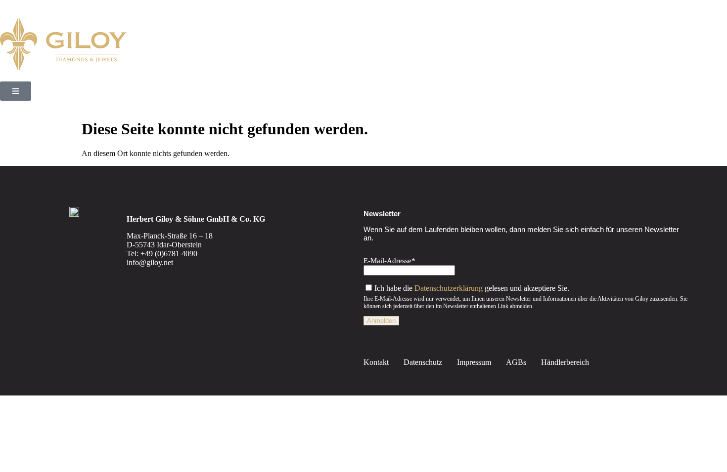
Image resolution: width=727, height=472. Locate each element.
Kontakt (376, 362)
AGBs (516, 362)
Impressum (474, 362)
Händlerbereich (565, 362)
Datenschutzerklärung (448, 288)
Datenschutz (423, 362)
